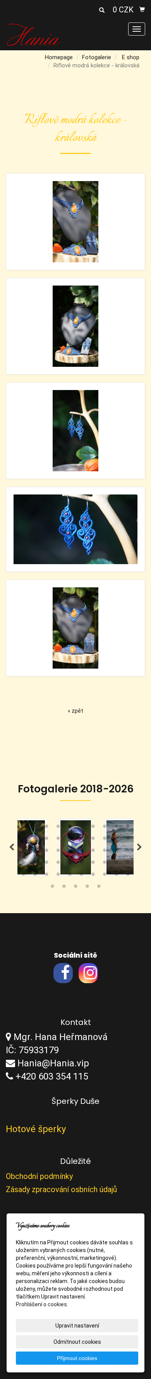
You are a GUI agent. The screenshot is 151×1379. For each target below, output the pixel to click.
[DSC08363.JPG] (75, 529)
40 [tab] (128, 864)
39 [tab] (116, 864)
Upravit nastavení (77, 1326)
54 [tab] (87, 888)
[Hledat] (102, 10)
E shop (130, 57)
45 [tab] (70, 876)
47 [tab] (93, 876)
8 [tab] (104, 828)
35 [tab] (70, 864)
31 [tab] (23, 864)
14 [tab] (58, 840)
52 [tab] (64, 888)
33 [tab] (46, 864)
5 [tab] (70, 828)
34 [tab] (58, 864)
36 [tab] (81, 864)
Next (139, 847)
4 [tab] (58, 828)
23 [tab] (46, 852)
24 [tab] (58, 852)
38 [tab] (104, 864)
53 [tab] (75, 888)
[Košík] (142, 9)
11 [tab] (23, 840)
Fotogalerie (96, 57)
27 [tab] (93, 852)
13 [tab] (46, 840)
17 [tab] (93, 840)
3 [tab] (46, 828)
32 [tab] (35, 864)
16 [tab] (81, 840)
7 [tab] (93, 828)
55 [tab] (99, 888)
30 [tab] (128, 852)
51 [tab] (52, 888)
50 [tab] (128, 876)
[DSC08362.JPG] (75, 430)
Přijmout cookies (77, 1358)
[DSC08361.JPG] (75, 221)
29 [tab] (116, 852)
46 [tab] (81, 876)
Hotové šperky (36, 1129)
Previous (11, 847)
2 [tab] (35, 828)
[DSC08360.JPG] (75, 628)
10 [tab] (128, 828)
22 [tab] (35, 852)
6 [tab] (81, 828)
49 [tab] (116, 876)
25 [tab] (70, 852)
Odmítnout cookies (77, 1342)
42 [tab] (35, 876)
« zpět (75, 711)
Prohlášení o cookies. (42, 1304)
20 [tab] (128, 840)
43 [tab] (46, 876)
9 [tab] (116, 828)
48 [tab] (104, 876)
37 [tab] (93, 864)
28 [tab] (104, 852)
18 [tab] (104, 840)
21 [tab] (23, 852)
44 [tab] (58, 876)
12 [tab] (35, 840)
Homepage (59, 57)
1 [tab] (23, 828)
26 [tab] (81, 852)
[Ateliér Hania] (33, 34)
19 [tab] (116, 840)
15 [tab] (70, 840)
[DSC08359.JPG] (75, 326)
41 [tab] (23, 876)
